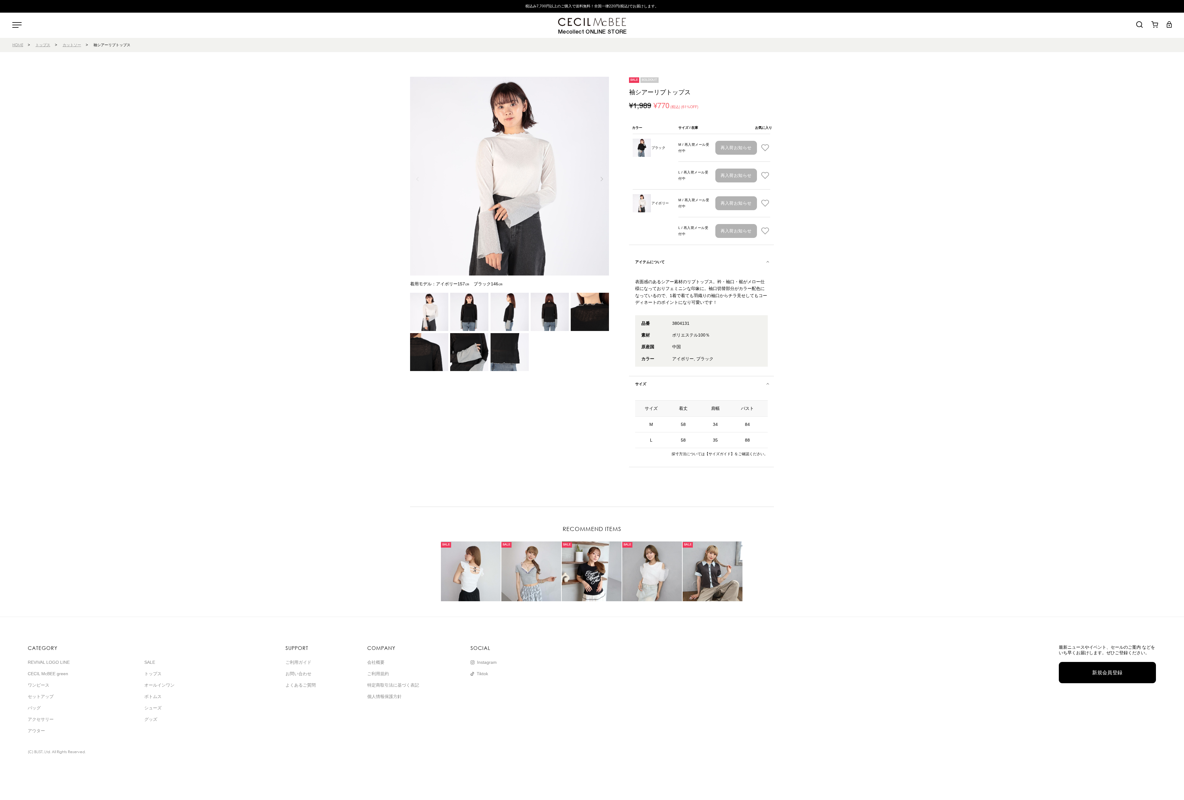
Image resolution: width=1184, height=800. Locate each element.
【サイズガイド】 (719, 454)
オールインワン (159, 685)
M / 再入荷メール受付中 (693, 148)
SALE (149, 662)
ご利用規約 (378, 673)
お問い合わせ (298, 673)
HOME (17, 44)
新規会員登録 (1107, 672)
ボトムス (153, 696)
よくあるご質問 (301, 685)
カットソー (72, 44)
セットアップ (41, 696)
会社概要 (375, 662)
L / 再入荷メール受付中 (693, 175)
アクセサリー (41, 719)
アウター (36, 730)
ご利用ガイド (298, 662)
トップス (42, 44)
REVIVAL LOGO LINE (49, 662)
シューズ (153, 707)
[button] (602, 179)
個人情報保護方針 (384, 696)
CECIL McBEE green (48, 673)
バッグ (34, 707)
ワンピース (38, 685)
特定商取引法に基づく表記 (393, 685)
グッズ (150, 719)
